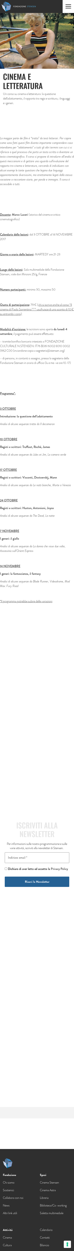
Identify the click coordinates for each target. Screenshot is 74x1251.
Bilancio (44, 1245)
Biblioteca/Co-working (53, 1205)
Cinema (7, 1237)
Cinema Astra (48, 1190)
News (6, 1205)
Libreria (44, 1198)
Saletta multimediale (51, 1213)
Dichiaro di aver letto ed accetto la (37, 869)
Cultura (7, 1245)
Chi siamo (8, 1182)
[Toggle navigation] (68, 6)
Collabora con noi (13, 1198)
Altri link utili (10, 1213)
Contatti (45, 1237)
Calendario (46, 1230)
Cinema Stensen (49, 1182)
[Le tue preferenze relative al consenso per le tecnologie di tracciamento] (67, 1244)
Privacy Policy (59, 869)
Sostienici (8, 1190)
